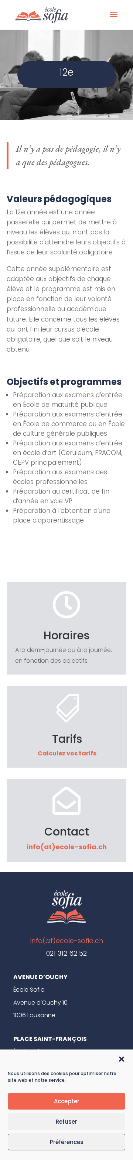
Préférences (66, 1142)
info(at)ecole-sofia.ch (67, 846)
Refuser (66, 1122)
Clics (67, 562)
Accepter (66, 1101)
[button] (121, 1059)
